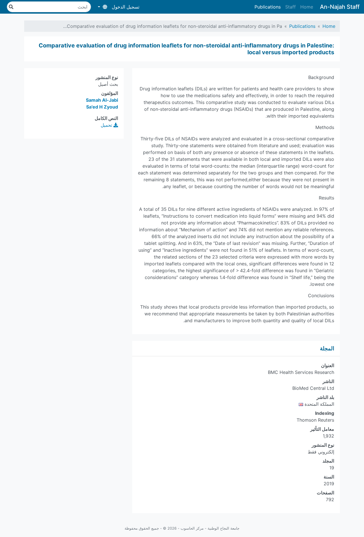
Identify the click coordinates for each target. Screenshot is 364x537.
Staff (290, 7)
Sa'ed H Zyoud (102, 107)
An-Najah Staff (339, 6)
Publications (268, 7)
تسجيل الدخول (125, 7)
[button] (102, 7)
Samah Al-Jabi (102, 100)
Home (306, 7)
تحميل (107, 125)
